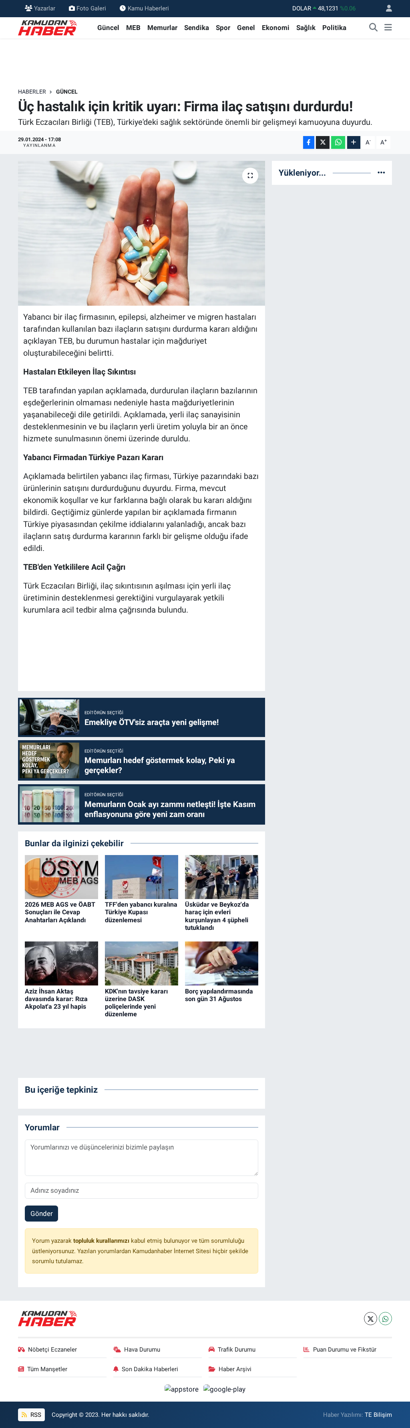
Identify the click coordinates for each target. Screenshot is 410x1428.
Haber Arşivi (235, 1369)
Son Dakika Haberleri (150, 1369)
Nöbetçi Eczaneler (52, 1349)
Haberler (32, 91)
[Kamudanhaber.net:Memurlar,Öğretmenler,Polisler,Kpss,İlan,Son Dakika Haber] (48, 27)
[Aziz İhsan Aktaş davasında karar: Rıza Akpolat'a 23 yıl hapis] (61, 963)
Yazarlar (44, 8)
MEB (133, 28)
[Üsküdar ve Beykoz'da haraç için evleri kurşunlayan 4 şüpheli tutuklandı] (221, 876)
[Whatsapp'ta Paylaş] (338, 142)
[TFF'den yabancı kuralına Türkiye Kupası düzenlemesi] (141, 876)
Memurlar (162, 28)
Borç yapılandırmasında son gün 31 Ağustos (219, 995)
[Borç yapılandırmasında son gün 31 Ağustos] (221, 963)
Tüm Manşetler (47, 1369)
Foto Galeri (91, 8)
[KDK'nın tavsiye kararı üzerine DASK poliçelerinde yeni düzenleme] (141, 963)
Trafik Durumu (236, 1349)
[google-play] (224, 1389)
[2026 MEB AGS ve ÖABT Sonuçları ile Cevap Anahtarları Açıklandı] (61, 876)
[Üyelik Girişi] (385, 8)
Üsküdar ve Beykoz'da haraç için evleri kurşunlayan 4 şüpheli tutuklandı (217, 916)
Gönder (41, 1214)
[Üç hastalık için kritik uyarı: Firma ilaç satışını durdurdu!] (141, 233)
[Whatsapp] (385, 1318)
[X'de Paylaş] (323, 142)
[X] (370, 1318)
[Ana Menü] (388, 28)
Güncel (108, 28)
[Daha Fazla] (353, 142)
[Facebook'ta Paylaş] (308, 142)
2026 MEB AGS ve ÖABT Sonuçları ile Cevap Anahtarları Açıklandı (60, 912)
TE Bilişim (378, 1414)
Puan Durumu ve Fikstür (344, 1349)
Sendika (196, 28)
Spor (223, 28)
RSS (35, 1414)
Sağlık (306, 28)
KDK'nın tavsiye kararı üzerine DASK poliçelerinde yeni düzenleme (136, 1002)
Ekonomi (275, 28)
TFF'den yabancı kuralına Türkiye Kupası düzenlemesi (141, 912)
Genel (246, 28)
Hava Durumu (142, 1349)
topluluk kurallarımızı (102, 1240)
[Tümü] (381, 172)
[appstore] (182, 1389)
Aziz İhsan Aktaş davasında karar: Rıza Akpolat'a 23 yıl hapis (56, 998)
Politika (334, 28)
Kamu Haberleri (148, 8)
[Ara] (373, 28)
